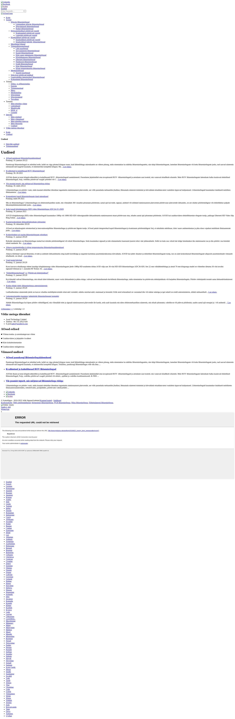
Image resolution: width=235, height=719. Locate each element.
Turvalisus (15, 99)
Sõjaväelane (15, 95)
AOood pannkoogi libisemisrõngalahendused (23, 158)
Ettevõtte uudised (12, 144)
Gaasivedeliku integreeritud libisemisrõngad (28, 77)
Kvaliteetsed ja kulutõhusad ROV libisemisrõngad (25, 171)
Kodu (8, 18)
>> (12, 309)
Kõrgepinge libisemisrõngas (42, 403)
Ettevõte (9, 115)
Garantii (14, 112)
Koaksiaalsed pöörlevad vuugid (28, 33)
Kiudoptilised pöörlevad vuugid (23, 37)
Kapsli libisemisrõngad (24, 53)
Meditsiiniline (16, 93)
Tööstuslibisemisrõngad (20, 46)
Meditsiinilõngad (17, 71)
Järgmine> (7, 309)
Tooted (8, 20)
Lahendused (15, 106)
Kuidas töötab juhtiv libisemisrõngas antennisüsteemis (26, 286)
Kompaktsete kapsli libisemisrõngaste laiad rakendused (27, 196)
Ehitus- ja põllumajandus (20, 84)
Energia (14, 86)
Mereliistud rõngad (18, 44)
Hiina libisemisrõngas (79, 403)
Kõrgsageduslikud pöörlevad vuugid (25, 31)
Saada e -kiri (6, 407)
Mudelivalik (15, 108)
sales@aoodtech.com (19, 324)
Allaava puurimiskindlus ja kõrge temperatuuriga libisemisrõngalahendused (35, 247)
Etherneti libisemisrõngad (25, 59)
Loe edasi (67, 167)
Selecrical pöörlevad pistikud (22, 75)
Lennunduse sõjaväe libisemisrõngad (30, 24)
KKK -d (14, 110)
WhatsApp (5, 409)
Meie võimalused (17, 119)
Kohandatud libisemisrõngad (22, 79)
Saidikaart (57, 400)
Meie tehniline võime (19, 104)
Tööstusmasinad (17, 88)
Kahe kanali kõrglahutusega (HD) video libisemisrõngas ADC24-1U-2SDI (35, 209)
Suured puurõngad (23, 73)
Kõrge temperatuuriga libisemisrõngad (30, 68)
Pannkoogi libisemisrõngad (26, 62)
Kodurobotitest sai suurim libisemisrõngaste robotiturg (26, 235)
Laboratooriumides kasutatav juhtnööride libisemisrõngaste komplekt (32, 296)
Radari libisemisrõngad (24, 29)
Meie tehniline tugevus (19, 121)
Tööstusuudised (12, 146)
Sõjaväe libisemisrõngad (20, 22)
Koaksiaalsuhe (6, 403)
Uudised (14, 126)
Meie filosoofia (16, 124)
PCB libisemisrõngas (62, 403)
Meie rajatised (16, 117)
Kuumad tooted (46, 400)
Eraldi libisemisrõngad (24, 64)
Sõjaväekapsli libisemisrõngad (27, 26)
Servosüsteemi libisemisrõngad (27, 51)
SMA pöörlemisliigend (22, 403)
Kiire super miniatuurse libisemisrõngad (31, 55)
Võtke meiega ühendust (15, 128)
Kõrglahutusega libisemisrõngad (28, 57)
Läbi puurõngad (22, 48)
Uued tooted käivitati (14, 260)
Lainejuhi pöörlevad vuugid (26, 35)
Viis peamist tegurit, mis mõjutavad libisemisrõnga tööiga (28, 184)
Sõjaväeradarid (16, 97)
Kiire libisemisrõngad (24, 66)
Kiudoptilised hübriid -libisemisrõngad (30, 42)
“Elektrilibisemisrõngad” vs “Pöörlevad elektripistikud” (27, 273)
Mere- (13, 90)
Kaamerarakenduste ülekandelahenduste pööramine (26, 222)
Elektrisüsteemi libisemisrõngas (101, 403)
